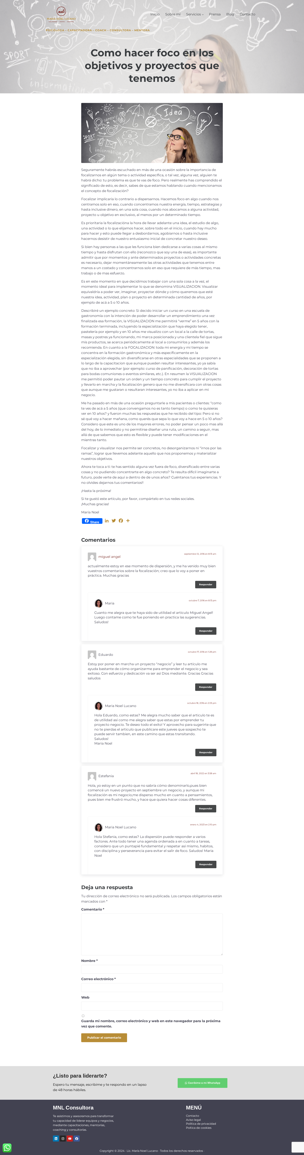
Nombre (89, 961)
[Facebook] (77, 1139)
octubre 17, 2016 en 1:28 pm (202, 651)
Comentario (92, 909)
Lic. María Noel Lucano (142, 1151)
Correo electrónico (98, 979)
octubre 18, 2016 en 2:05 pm (201, 703)
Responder (205, 584)
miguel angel (109, 557)
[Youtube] (70, 1139)
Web (85, 997)
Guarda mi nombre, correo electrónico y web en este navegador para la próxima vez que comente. (150, 1023)
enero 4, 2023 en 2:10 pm (203, 824)
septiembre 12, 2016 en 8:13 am (200, 554)
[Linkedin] (56, 1139)
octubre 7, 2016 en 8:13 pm (202, 600)
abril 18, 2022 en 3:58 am (203, 773)
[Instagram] (63, 1139)
